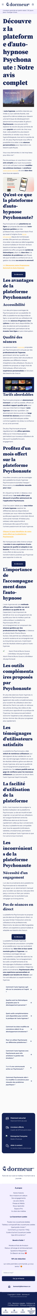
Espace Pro (18, 1209)
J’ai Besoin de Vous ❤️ (18, 1253)
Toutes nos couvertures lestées (18, 1222)
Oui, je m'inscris (18, 1278)
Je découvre (18, 274)
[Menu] (3, 4)
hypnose (21, 347)
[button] (18, 989)
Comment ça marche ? (17, 1230)
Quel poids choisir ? (18, 1227)
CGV (9, 1303)
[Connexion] (29, 4)
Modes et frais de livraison (18, 1245)
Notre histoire (18, 1193)
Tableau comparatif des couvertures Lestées (18, 1225)
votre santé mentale (10, 171)
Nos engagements (19, 1198)
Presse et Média (18, 1203)
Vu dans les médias (18, 1211)
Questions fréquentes (18, 1251)
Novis (26, 1296)
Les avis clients (18, 1201)
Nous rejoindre (18, 1206)
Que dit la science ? (18, 1235)
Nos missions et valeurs (18, 1196)
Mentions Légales (18, 1303)
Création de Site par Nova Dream (16, 1296)
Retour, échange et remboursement (18, 1248)
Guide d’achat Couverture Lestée (18, 1232)
